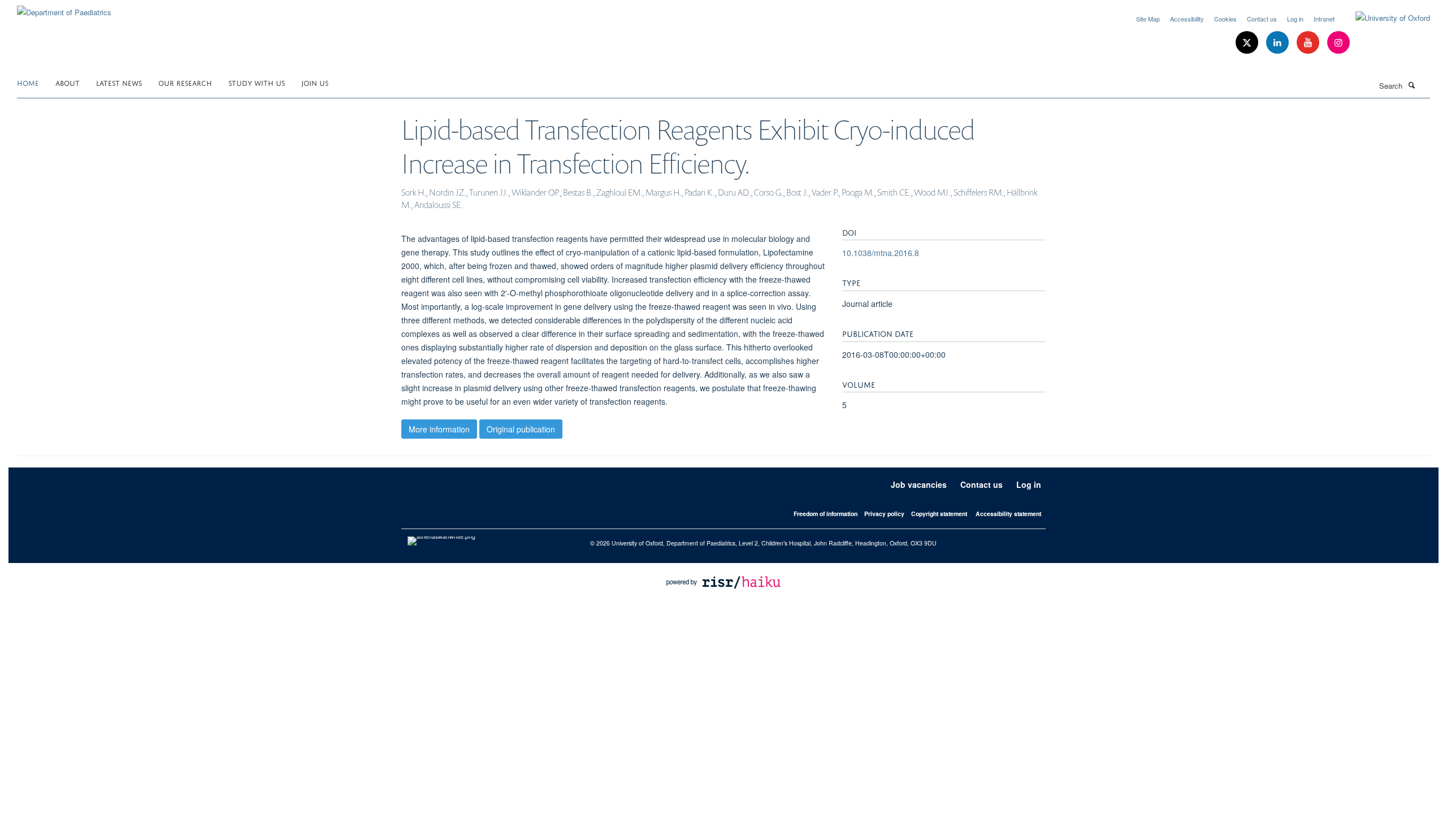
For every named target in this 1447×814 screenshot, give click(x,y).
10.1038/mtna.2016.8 (880, 252)
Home (28, 82)
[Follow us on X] (1248, 42)
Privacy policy (884, 513)
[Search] (1411, 85)
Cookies (1225, 18)
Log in (1295, 18)
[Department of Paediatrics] (64, 8)
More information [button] (439, 429)
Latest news (119, 82)
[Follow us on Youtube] (1309, 42)
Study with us (256, 82)
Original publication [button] (521, 429)
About (67, 82)
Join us (314, 82)
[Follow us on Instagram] (1338, 42)
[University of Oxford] (1384, 18)
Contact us (1262, 18)
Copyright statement (939, 513)
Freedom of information (825, 513)
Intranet (1324, 18)
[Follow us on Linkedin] (1278, 42)
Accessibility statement (1008, 513)
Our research (185, 82)
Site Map (1148, 18)
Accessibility (1187, 18)
